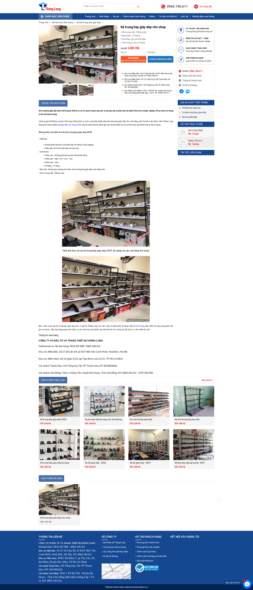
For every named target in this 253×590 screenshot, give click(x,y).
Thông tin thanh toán (192, 80)
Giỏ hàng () (206, 6)
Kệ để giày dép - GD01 (140, 463)
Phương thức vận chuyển (148, 547)
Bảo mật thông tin (145, 561)
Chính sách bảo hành (191, 76)
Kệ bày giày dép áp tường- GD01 (190, 463)
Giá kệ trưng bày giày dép (194, 112)
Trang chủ (90, 16)
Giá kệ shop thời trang (194, 102)
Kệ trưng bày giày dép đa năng (54, 463)
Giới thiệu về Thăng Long (114, 542)
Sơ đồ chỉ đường (189, 85)
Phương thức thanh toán (148, 542)
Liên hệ (184, 16)
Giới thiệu (104, 16)
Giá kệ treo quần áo (191, 108)
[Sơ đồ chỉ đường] (116, 571)
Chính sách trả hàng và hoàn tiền (152, 556)
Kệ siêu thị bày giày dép (141, 419)
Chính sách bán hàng (134, 16)
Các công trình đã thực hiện (115, 551)
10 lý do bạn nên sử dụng (114, 547)
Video (152, 16)
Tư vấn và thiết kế (168, 16)
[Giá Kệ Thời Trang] (50, 6)
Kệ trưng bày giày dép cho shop (55, 518)
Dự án (116, 16)
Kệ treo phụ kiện (189, 117)
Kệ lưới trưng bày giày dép (187, 419)
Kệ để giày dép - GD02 (95, 463)
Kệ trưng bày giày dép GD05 (53, 419)
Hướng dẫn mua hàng (203, 16)
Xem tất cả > (207, 380)
